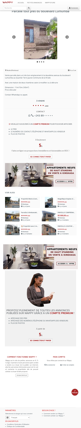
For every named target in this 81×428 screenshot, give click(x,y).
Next (67, 37)
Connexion (74, 8)
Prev (14, 37)
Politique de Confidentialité (16, 426)
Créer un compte (68, 365)
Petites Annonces (34, 2)
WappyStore (50, 2)
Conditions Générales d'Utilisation (18, 424)
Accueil (21, 2)
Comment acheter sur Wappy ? (54, 416)
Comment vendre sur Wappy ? (54, 413)
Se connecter (50, 365)
